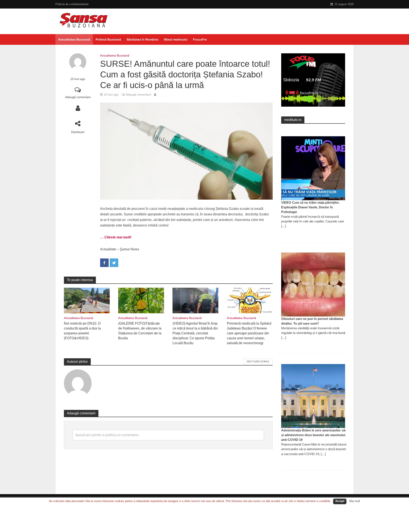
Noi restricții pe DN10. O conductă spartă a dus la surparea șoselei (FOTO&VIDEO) (82, 331)
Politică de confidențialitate (72, 4)
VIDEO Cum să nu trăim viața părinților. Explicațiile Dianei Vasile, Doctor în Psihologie (310, 207)
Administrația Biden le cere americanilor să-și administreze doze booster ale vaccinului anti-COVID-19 (313, 434)
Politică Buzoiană (108, 39)
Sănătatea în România (142, 39)
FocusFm (200, 39)
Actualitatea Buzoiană (74, 39)
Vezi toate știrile (257, 361)
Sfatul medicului (175, 39)
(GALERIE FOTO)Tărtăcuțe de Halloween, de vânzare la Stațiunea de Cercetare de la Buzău (139, 331)
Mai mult (354, 501)
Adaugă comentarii (78, 97)
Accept (339, 501)
